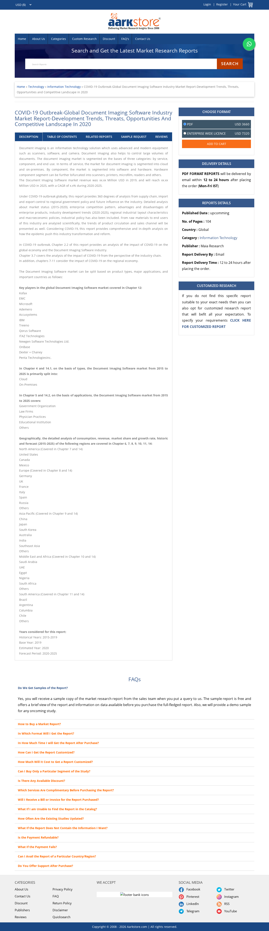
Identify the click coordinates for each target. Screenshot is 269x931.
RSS (226, 904)
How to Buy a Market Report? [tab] (39, 724)
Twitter (228, 889)
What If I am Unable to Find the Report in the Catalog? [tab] (57, 809)
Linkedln (192, 904)
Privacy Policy (63, 889)
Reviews (20, 917)
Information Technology (64, 87)
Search (230, 63)
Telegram (192, 911)
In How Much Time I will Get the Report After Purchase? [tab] (58, 743)
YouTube (230, 911)
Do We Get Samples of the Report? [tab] (43, 688)
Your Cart (239, 4)
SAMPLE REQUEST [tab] (133, 137)
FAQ (56, 896)
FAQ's (125, 39)
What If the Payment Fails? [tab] (37, 847)
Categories (58, 39)
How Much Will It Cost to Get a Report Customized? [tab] (55, 762)
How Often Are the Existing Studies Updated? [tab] (51, 819)
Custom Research (84, 39)
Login (207, 4)
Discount (109, 39)
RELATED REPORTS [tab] (99, 137)
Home (22, 39)
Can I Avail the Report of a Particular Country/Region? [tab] (57, 856)
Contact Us (142, 39)
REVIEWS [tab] (161, 137)
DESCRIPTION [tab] (28, 137)
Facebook (192, 889)
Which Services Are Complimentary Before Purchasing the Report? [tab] (66, 790)
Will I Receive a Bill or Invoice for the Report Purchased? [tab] (58, 800)
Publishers (22, 910)
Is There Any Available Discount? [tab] (41, 781)
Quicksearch (61, 917)
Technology (36, 87)
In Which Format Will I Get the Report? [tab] (46, 733)
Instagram (231, 896)
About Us (38, 39)
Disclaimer (60, 910)
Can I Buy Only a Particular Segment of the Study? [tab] (54, 771)
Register (222, 4)
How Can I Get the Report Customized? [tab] (46, 752)
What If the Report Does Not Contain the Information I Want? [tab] (63, 828)
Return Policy (62, 903)
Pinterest (192, 896)
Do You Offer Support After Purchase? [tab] (45, 866)
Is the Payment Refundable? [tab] (38, 837)
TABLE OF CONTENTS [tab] (62, 137)
